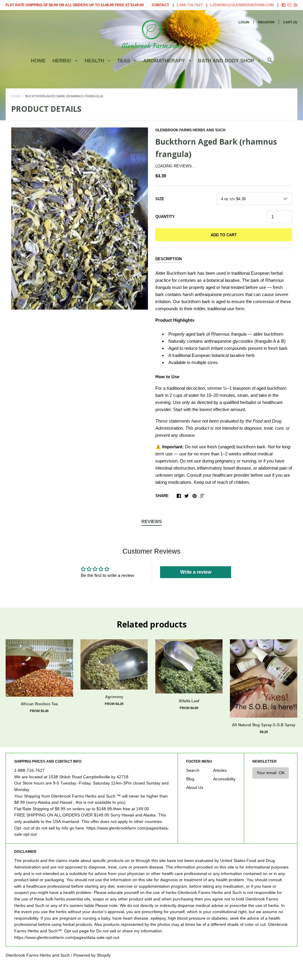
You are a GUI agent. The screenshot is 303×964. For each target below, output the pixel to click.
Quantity (165, 216)
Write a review (195, 572)
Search (192, 770)
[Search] (270, 63)
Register (266, 22)
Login (243, 22)
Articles (220, 770)
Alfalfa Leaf (189, 701)
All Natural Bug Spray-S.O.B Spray (263, 725)
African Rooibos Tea (39, 704)
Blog (190, 779)
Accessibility (224, 779)
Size (159, 199)
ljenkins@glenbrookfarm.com (242, 5)
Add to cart (224, 235)
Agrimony (114, 697)
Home (38, 61)
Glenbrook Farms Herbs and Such (190, 130)
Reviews (151, 521)
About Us (194, 787)
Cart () (290, 22)
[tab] (151, 522)
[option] (79, 218)
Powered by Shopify (92, 955)
